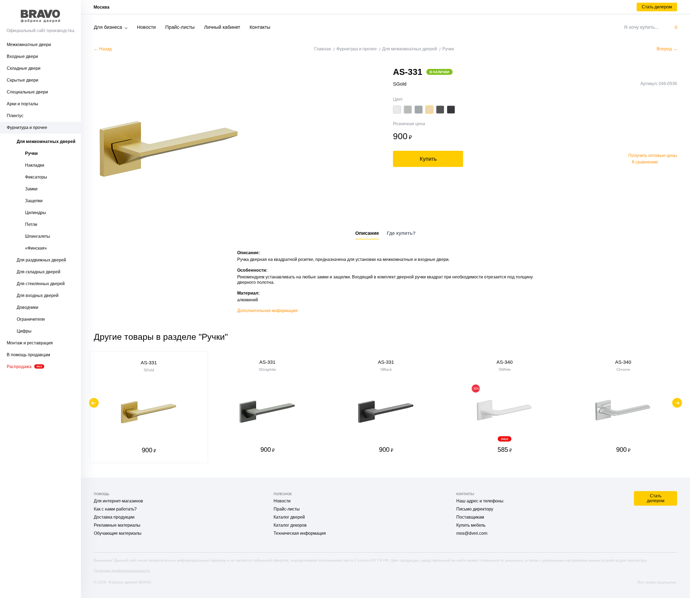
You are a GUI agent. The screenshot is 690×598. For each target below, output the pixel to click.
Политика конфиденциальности (122, 570)
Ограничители (31, 319)
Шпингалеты (37, 236)
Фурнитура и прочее (27, 127)
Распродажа (24, 366)
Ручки (31, 153)
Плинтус (15, 115)
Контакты (260, 27)
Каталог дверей (289, 517)
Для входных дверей (37, 295)
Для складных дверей (38, 272)
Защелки (34, 200)
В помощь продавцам (28, 354)
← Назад (103, 49)
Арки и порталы (22, 104)
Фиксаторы (36, 177)
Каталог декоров (290, 525)
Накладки (34, 165)
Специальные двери (27, 92)
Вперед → (667, 49)
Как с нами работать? (115, 509)
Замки (31, 189)
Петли (31, 224)
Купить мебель (470, 525)
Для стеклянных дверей (41, 283)
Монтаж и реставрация (30, 343)
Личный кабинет (222, 27)
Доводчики (27, 307)
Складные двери (23, 68)
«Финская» (36, 248)
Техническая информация (300, 533)
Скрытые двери (22, 80)
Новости (146, 27)
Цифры (24, 331)
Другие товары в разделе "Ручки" (161, 337)
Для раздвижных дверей (41, 260)
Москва (101, 7)
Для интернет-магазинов (118, 501)
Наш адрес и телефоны (479, 501)
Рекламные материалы (117, 525)
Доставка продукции (114, 517)
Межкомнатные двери (29, 44)
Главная (322, 49)
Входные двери (22, 56)
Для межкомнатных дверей (46, 141)
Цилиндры (35, 212)
